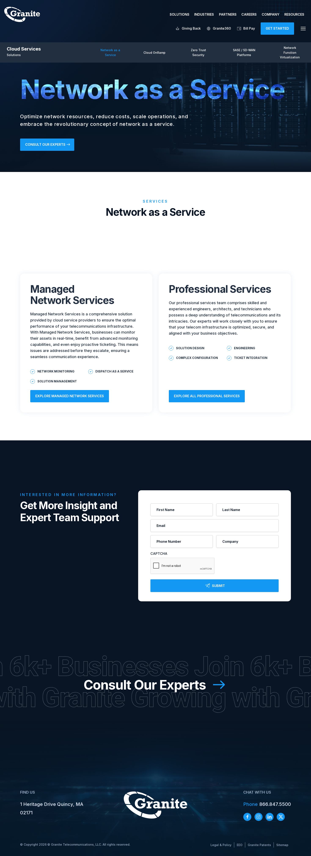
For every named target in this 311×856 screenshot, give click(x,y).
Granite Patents (259, 845)
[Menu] (303, 28)
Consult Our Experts (145, 685)
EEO (239, 845)
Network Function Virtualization (290, 52)
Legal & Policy (221, 845)
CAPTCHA (158, 553)
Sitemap (282, 845)
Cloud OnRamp (154, 52)
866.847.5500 (267, 804)
